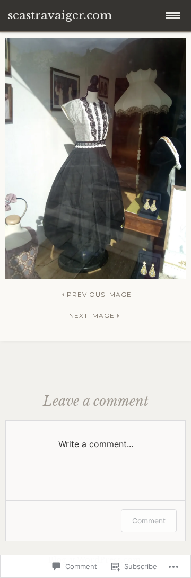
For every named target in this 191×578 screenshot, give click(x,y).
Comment (149, 520)
